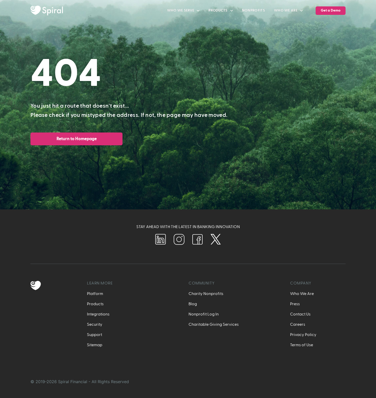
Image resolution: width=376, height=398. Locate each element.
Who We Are (302, 294)
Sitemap (94, 345)
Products (95, 304)
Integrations (98, 314)
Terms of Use (301, 345)
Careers (297, 324)
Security (94, 324)
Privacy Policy (303, 335)
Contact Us (300, 314)
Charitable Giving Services (214, 324)
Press (295, 304)
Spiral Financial (72, 381)
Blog (193, 304)
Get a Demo (330, 10)
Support (94, 335)
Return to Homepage (77, 139)
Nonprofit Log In (204, 314)
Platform (95, 294)
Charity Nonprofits (206, 294)
